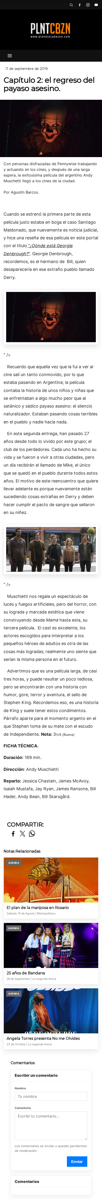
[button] (71, 5)
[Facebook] (79, 5)
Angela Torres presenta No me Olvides (43, 1038)
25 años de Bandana (26, 973)
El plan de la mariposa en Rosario (38, 907)
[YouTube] (96, 5)
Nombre (20, 1088)
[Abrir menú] (10, 56)
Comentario (23, 1108)
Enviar (77, 1161)
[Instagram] (88, 5)
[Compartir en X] (22, 834)
